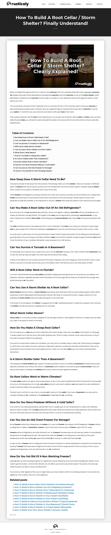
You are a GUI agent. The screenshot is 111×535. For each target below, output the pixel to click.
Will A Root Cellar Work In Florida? (28, 146)
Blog (43, 4)
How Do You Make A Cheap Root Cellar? (30, 156)
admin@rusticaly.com (60, 529)
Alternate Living (65, 4)
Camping (78, 4)
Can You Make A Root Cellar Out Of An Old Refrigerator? (37, 140)
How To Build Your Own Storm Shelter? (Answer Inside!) (41, 510)
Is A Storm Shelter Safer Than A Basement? (31, 159)
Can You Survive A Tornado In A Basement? (32, 143)
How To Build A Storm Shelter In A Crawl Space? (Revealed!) (42, 507)
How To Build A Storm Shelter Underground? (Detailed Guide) (44, 493)
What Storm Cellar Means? (25, 152)
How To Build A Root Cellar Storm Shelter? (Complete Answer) (44, 484)
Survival (89, 4)
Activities (52, 4)
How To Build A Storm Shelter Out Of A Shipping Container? (43, 487)
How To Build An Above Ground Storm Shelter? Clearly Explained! (45, 501)
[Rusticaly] (18, 4)
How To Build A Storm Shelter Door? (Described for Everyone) (44, 490)
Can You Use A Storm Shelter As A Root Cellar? (33, 149)
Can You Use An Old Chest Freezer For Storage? (33, 168)
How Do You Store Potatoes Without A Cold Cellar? (35, 165)
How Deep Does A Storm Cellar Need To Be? (31, 137)
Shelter (55, 28)
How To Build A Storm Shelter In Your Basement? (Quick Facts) (44, 504)
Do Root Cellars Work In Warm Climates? (31, 162)
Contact (100, 4)
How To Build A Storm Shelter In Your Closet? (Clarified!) (41, 496)
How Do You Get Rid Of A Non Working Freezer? (33, 171)
